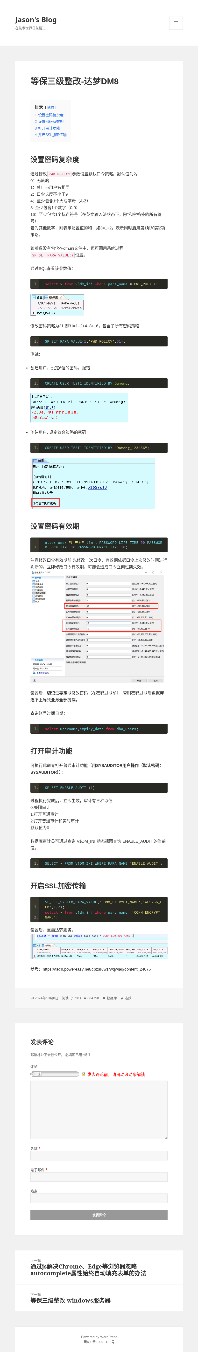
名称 (35, 1148)
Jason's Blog (36, 19)
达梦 (128, 998)
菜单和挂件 (176, 23)
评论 (33, 1066)
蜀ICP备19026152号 (99, 1342)
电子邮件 (39, 1169)
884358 (93, 998)
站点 (33, 1191)
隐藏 (50, 107)
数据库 (112, 998)
